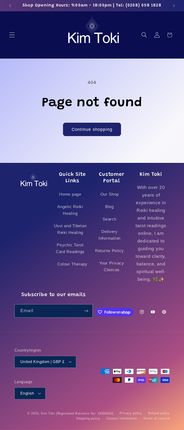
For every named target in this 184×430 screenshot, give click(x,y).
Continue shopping (92, 129)
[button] (12, 35)
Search (109, 219)
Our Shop (109, 194)
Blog (109, 206)
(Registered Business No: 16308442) (85, 413)
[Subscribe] (86, 311)
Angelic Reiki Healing (70, 210)
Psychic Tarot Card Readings (70, 248)
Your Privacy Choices (111, 266)
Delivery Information (109, 235)
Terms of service (156, 418)
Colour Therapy (72, 264)
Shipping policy (88, 418)
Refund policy (159, 413)
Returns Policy (109, 250)
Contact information (121, 418)
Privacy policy (131, 413)
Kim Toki (48, 413)
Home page (70, 194)
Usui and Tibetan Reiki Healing (70, 229)
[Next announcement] (174, 5)
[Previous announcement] (10, 5)
